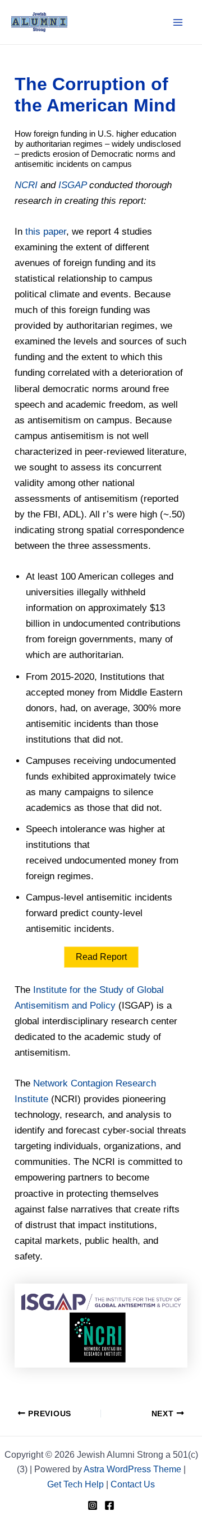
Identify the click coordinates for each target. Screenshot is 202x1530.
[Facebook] (109, 1505)
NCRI (26, 185)
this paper (45, 231)
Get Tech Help (75, 1484)
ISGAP (72, 185)
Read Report (101, 957)
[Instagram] (93, 1505)
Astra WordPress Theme (132, 1469)
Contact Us (133, 1484)
